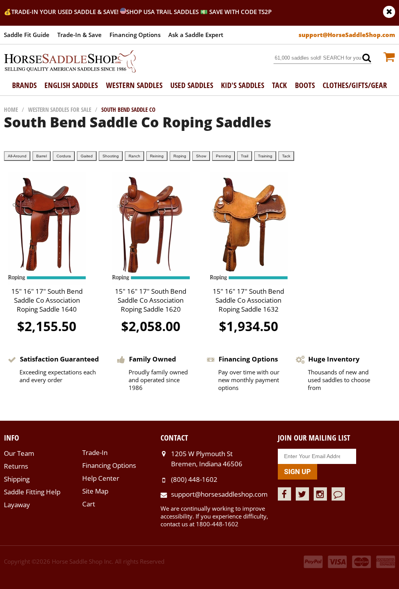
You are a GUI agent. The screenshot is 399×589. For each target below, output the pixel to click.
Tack (286, 156)
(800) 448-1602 (194, 479)
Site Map (95, 491)
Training (265, 156)
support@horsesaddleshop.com (219, 494)
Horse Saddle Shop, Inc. (70, 62)
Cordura (63, 156)
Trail (244, 156)
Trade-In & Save (79, 35)
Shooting (110, 156)
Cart (88, 503)
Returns (16, 466)
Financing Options (135, 35)
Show (201, 156)
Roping (179, 156)
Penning (223, 156)
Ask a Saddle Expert (195, 35)
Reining (157, 156)
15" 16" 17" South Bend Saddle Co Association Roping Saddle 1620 (150, 300)
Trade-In (95, 452)
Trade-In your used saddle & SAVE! (65, 12)
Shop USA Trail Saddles (162, 12)
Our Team (19, 453)
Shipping (17, 478)
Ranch (134, 156)
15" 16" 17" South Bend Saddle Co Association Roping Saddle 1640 (47, 300)
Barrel (41, 156)
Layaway (17, 504)
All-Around (17, 156)
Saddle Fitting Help (32, 491)
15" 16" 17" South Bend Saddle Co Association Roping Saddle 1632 (248, 300)
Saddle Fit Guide (26, 35)
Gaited (87, 156)
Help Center (100, 478)
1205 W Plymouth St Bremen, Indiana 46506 (206, 458)
